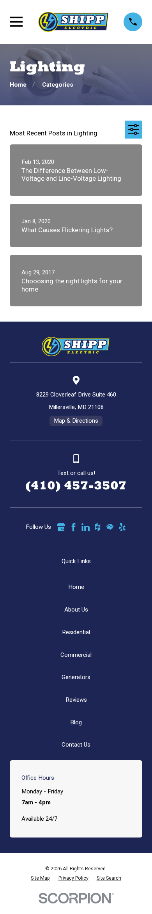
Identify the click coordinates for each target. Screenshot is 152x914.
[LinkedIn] (85, 527)
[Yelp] (122, 527)
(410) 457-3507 (76, 485)
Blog (76, 722)
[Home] (73, 22)
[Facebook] (73, 527)
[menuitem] (40, 878)
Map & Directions (76, 420)
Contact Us (76, 744)
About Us (76, 609)
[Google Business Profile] (61, 527)
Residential (76, 632)
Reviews (76, 699)
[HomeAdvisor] (110, 527)
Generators (76, 677)
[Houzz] (98, 527)
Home (76, 586)
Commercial (76, 654)
